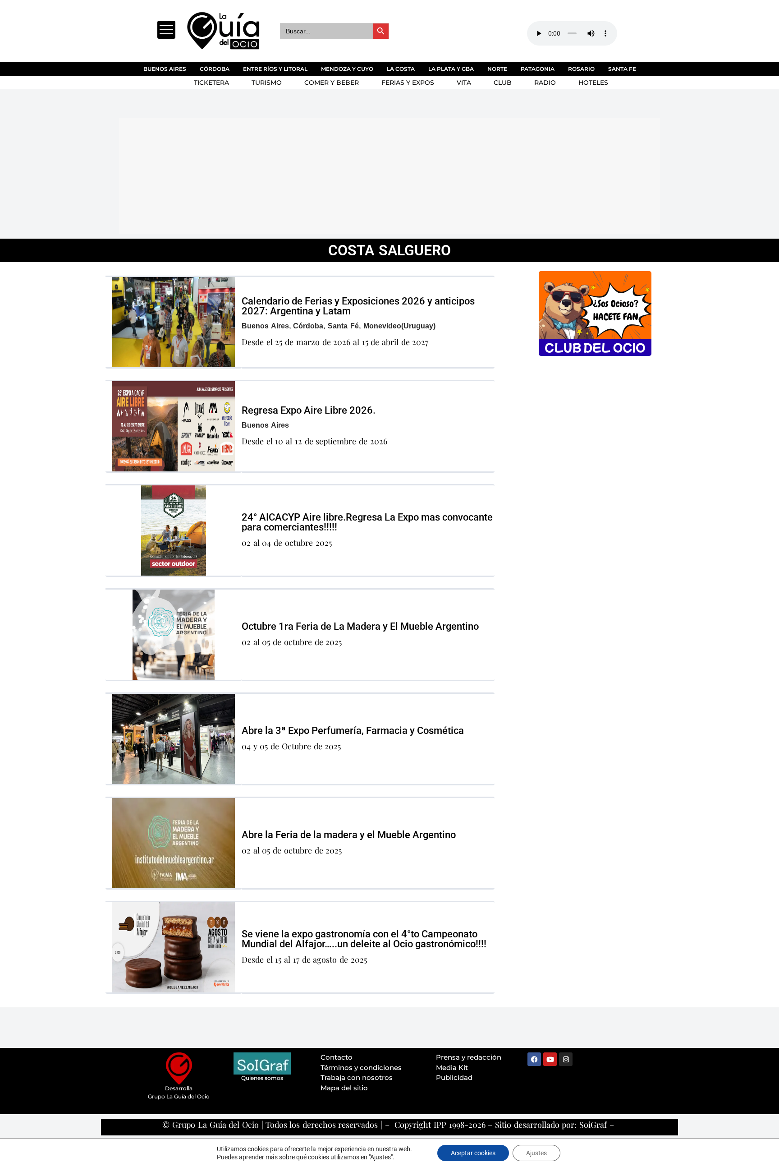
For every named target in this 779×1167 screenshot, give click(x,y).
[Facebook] (534, 1059)
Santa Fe (622, 68)
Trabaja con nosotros (357, 1077)
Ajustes (536, 1153)
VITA (464, 82)
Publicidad (454, 1077)
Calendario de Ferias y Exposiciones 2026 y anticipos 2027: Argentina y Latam (358, 306)
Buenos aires (164, 68)
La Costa (401, 68)
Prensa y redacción (468, 1057)
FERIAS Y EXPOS (407, 82)
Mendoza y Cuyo (347, 68)
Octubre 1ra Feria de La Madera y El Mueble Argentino (360, 626)
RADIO (545, 82)
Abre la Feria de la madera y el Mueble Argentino (349, 834)
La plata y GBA (451, 68)
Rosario (581, 68)
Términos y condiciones (361, 1067)
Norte (497, 68)
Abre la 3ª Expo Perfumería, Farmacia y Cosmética (353, 730)
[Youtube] (550, 1059)
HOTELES (593, 82)
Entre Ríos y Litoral (275, 68)
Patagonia (537, 68)
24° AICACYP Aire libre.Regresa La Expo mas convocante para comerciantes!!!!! (367, 522)
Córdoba (214, 68)
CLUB (503, 82)
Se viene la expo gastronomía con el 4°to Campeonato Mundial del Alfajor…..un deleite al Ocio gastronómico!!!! (364, 939)
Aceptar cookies (473, 1153)
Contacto (337, 1057)
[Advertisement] (337, 174)
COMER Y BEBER (331, 82)
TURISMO (267, 82)
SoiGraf (593, 1124)
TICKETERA (211, 82)
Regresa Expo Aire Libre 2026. (309, 410)
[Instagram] (566, 1059)
